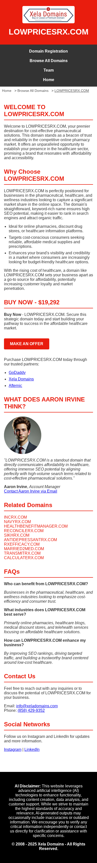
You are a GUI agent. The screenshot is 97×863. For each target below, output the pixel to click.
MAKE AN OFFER (26, 344)
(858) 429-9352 (31, 710)
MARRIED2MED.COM (24, 549)
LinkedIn (32, 749)
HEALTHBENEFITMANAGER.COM (36, 526)
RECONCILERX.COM (24, 531)
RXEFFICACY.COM (22, 544)
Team (49, 70)
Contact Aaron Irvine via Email (30, 491)
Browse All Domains (49, 61)
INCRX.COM (15, 517)
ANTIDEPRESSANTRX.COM (30, 540)
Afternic (15, 385)
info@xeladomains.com (37, 706)
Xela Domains (21, 379)
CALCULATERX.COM (24, 558)
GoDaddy (17, 372)
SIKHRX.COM (16, 535)
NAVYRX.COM (17, 522)
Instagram (12, 749)
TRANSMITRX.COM (22, 553)
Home (48, 80)
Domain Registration (48, 51)
